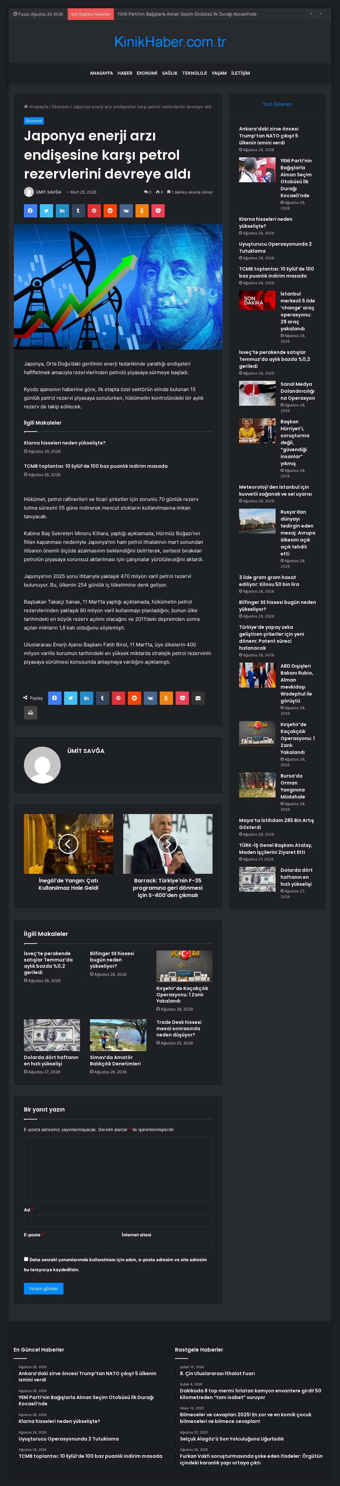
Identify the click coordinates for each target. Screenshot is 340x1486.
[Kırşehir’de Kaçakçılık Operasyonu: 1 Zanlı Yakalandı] (184, 966)
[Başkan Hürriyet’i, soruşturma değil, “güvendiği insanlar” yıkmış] (257, 430)
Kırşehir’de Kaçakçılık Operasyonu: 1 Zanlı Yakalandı (182, 994)
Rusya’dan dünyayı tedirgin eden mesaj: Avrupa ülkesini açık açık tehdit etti (298, 533)
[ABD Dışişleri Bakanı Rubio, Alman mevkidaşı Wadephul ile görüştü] (257, 675)
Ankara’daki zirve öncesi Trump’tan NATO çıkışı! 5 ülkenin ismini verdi (268, 135)
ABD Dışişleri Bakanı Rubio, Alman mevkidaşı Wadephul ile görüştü (297, 683)
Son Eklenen (278, 104)
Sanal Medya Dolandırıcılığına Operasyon (298, 391)
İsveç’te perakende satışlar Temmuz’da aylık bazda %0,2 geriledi (48, 963)
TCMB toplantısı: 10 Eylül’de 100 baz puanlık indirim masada (96, 466)
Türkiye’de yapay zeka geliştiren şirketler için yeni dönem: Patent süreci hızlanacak (271, 637)
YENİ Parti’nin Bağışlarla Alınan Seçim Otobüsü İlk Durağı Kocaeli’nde (296, 178)
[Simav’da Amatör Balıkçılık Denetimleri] (118, 1035)
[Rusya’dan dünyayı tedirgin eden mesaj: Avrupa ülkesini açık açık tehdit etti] (257, 521)
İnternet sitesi (136, 1234)
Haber (125, 73)
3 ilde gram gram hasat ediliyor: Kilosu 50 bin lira (269, 581)
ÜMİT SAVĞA (48, 192)
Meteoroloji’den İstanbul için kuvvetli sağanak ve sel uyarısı (275, 490)
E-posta (34, 1234)
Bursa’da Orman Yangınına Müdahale (293, 786)
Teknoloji (194, 73)
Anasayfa (101, 73)
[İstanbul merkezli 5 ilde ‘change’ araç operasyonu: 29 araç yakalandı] (257, 300)
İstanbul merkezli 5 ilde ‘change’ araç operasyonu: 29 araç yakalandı (298, 311)
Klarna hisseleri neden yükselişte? (65, 443)
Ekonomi (147, 73)
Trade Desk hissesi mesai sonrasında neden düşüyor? (179, 1028)
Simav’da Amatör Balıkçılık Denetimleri (115, 1060)
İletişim (240, 73)
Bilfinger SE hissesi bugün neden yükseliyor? (112, 959)
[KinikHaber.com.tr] (170, 42)
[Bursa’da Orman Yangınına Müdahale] (257, 785)
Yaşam (219, 73)
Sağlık (170, 73)
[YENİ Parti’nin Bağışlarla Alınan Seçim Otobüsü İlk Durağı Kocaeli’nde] (257, 169)
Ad (28, 1209)
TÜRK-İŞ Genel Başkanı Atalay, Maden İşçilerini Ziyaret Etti (275, 849)
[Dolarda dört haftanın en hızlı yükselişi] (52, 1035)
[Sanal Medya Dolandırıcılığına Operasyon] (257, 393)
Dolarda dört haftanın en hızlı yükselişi (51, 1060)
